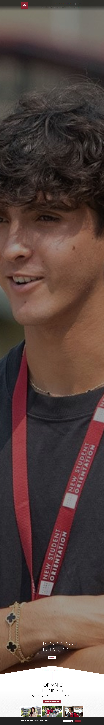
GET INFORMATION (67, 4)
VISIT (60, 4)
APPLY (56, 4)
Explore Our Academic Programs (52, 701)
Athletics (76, 7)
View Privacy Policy (68, 721)
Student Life (63, 7)
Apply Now (52, 657)
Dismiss (77, 721)
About (70, 7)
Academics (56, 7)
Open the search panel (83, 7)
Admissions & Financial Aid (46, 7)
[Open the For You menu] (79, 4)
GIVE (74, 4)
